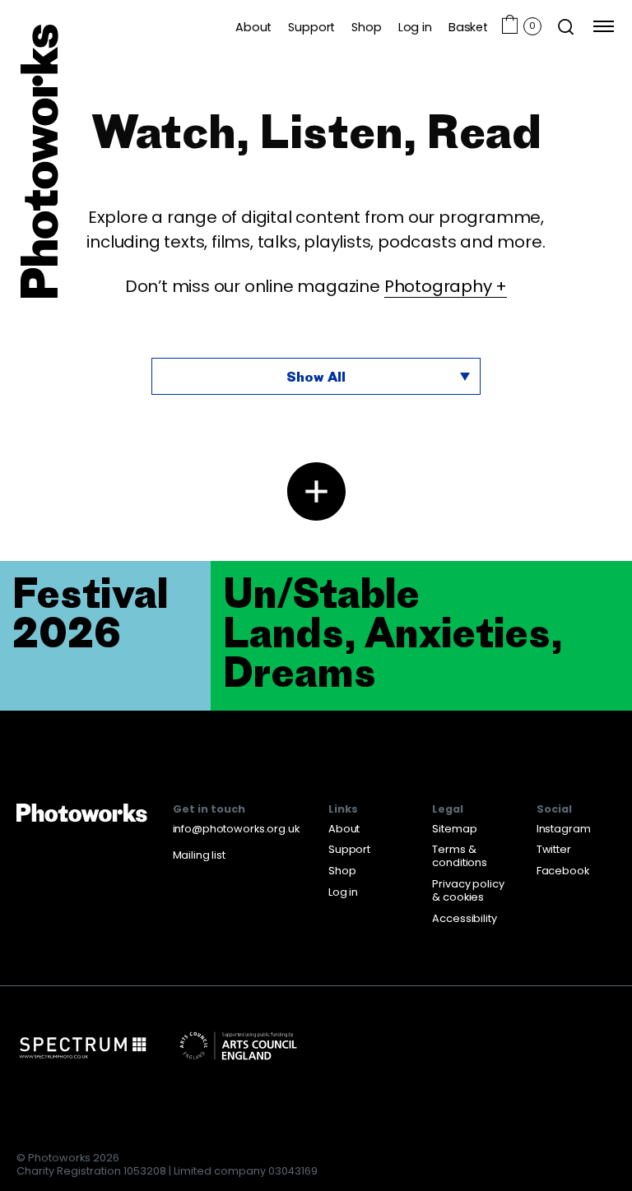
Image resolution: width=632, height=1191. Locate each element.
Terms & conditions (459, 855)
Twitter (554, 849)
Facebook (563, 871)
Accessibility (464, 918)
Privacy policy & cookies (468, 890)
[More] (316, 491)
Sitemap (454, 829)
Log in (415, 27)
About (253, 27)
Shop (366, 27)
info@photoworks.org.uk (236, 829)
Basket (468, 27)
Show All (316, 376)
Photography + (445, 286)
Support (311, 27)
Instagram (564, 829)
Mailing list (199, 855)
